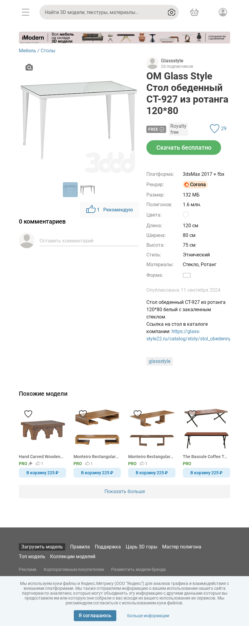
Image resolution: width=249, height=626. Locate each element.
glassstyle (159, 361)
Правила (80, 547)
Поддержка (108, 547)
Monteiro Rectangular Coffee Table (96, 456)
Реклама (27, 569)
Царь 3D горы (141, 547)
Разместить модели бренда (138, 569)
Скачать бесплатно (183, 147)
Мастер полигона (181, 547)
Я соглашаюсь (95, 615)
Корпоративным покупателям (74, 569)
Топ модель (32, 556)
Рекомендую (115, 210)
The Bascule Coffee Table (205, 456)
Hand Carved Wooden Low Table (41, 456)
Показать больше (124, 491)
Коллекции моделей (72, 556)
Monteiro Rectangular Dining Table (150, 456)
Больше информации (148, 615)
